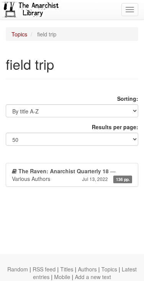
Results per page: (115, 127)
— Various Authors (71, 174)
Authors (87, 269)
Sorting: (127, 98)
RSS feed (44, 269)
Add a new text (93, 277)
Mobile (62, 277)
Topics (19, 34)
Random (17, 269)
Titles (66, 269)
